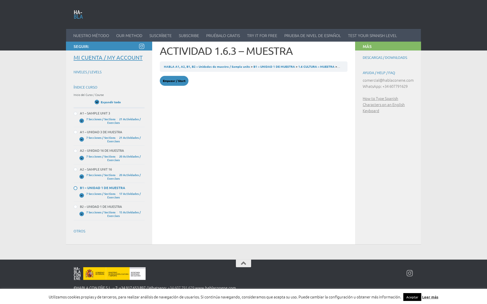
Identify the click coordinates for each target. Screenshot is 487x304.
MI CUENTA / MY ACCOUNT (108, 57)
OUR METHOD (129, 35)
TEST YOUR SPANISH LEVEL (372, 35)
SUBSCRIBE (189, 35)
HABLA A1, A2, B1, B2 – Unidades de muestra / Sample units (207, 66)
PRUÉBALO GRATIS (223, 35)
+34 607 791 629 (181, 287)
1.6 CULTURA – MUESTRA (316, 66)
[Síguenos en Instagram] (141, 46)
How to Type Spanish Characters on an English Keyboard (384, 104)
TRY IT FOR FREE (262, 35)
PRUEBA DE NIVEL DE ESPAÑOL (312, 35)
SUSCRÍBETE (160, 35)
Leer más (430, 296)
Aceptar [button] (412, 297)
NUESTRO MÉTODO (91, 35)
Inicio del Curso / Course (89, 95)
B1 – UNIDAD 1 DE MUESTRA (274, 66)
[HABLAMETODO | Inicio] (78, 14)
